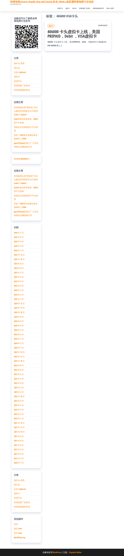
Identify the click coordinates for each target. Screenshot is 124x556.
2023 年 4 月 (19, 383)
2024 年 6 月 (19, 325)
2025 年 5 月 (19, 281)
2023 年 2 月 (19, 392)
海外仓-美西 (110, 8)
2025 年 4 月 (19, 285)
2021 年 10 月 (19, 431)
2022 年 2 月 (19, 414)
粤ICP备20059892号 (22, 158)
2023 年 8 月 (19, 369)
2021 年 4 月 (19, 453)
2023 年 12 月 (19, 352)
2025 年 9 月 (19, 263)
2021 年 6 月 (19, 445)
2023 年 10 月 (19, 361)
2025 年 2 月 (19, 294)
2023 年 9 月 (19, 365)
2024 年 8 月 (19, 321)
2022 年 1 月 (19, 418)
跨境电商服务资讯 (98, 8)
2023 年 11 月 (19, 356)
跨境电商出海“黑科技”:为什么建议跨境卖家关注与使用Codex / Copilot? (26, 111)
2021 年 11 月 (19, 427)
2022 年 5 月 (19, 405)
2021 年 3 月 (19, 458)
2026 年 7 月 (19, 232)
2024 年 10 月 (19, 312)
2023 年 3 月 (19, 387)
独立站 (74, 8)
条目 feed (18, 528)
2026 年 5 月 (19, 237)
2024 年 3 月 (19, 338)
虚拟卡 (68, 8)
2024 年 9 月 (19, 316)
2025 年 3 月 (19, 290)
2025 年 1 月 (19, 299)
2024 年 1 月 (19, 347)
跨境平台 (60, 8)
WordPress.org (19, 537)
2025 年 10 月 (19, 259)
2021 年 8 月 (19, 440)
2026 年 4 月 (19, 241)
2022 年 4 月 (19, 409)
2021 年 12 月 (19, 423)
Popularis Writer (75, 552)
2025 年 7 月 (19, 272)
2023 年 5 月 (19, 378)
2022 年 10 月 (19, 396)
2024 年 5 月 (19, 330)
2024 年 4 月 (19, 334)
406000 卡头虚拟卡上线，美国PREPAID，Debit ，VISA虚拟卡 (73, 34)
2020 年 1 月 (19, 462)
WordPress (57, 552)
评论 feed (18, 533)
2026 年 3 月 (19, 246)
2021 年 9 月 (19, 436)
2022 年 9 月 (19, 400)
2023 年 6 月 (19, 374)
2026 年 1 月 (19, 250)
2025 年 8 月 (19, 268)
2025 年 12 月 (19, 254)
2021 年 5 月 (19, 449)
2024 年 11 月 (19, 307)
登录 (16, 524)
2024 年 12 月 (19, 303)
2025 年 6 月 (19, 276)
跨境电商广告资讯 (84, 8)
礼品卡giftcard (20, 72)
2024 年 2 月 (19, 343)
